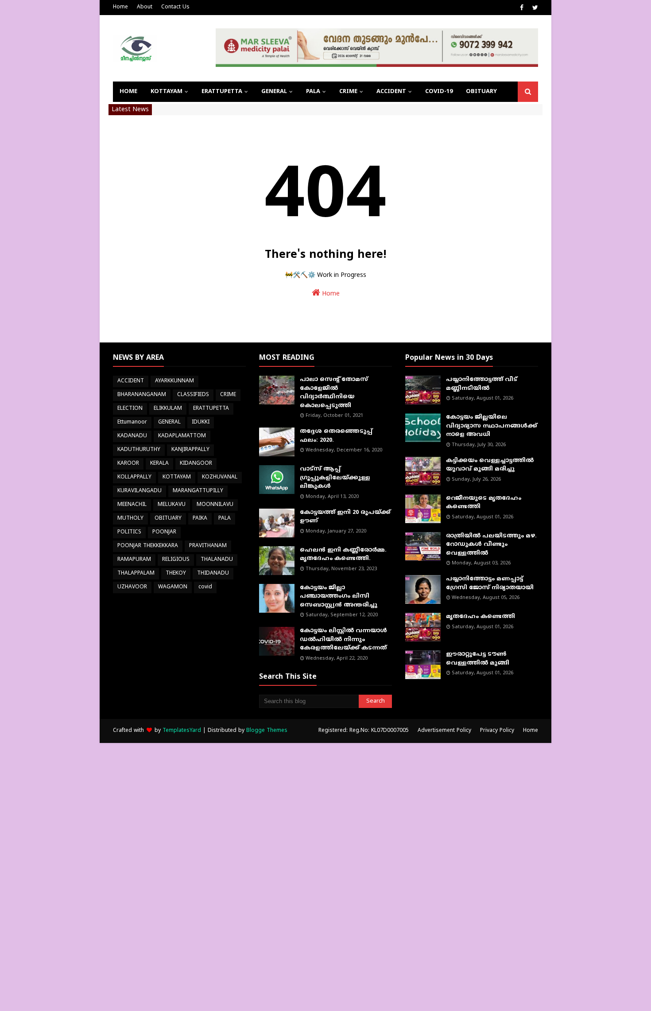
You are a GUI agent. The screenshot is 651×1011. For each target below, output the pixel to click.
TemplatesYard (182, 730)
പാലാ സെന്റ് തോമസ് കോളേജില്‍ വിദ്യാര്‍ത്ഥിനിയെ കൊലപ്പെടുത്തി (334, 392)
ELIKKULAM (168, 408)
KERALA (159, 463)
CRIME (228, 395)
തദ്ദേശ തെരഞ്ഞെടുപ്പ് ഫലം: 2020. (336, 436)
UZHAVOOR (132, 587)
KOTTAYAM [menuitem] (166, 91)
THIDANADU (213, 573)
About (144, 7)
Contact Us (175, 7)
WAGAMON (172, 587)
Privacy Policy (497, 730)
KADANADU (132, 436)
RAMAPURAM (134, 559)
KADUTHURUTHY (138, 450)
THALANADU (217, 559)
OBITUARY (168, 518)
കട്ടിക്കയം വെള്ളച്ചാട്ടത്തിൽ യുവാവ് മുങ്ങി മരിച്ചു (490, 465)
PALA (224, 518)
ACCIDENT (130, 381)
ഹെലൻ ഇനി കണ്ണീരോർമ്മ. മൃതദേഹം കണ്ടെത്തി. (343, 555)
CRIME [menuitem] (348, 91)
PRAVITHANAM (208, 546)
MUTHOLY (130, 518)
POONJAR (164, 532)
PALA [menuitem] (313, 91)
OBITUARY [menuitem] (481, 91)
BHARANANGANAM (141, 395)
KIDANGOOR (196, 463)
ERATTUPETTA (211, 408)
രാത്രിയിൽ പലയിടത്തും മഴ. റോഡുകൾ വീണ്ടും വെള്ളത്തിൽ (491, 545)
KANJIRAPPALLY (190, 450)
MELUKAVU (172, 505)
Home (120, 7)
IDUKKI (200, 422)
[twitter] (534, 8)
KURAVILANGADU (139, 491)
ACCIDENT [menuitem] (391, 91)
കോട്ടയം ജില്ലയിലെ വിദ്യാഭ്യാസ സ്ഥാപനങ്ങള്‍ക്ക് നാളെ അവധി (491, 426)
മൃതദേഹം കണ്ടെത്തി (480, 616)
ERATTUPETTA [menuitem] (222, 91)
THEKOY (176, 573)
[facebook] (522, 8)
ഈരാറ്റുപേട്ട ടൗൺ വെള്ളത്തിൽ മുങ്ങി (477, 659)
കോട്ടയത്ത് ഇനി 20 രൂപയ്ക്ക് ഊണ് (345, 517)
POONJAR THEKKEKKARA (147, 546)
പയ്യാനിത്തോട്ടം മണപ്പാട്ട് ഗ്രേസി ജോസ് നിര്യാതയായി (490, 583)
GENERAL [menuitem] (274, 91)
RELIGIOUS (176, 559)
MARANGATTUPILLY (198, 491)
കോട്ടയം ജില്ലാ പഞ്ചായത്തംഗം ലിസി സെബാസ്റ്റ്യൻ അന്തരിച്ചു (338, 596)
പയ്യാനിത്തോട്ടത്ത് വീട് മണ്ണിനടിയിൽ (481, 384)
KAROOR (128, 463)
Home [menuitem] (128, 91)
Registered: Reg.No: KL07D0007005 (363, 730)
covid (205, 587)
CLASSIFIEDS (193, 395)
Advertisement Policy (444, 730)
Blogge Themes (266, 730)
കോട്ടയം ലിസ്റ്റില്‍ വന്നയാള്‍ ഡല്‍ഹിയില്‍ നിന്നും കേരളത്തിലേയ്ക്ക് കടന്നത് (343, 639)
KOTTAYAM (177, 477)
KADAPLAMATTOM (182, 436)
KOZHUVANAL (219, 477)
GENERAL (169, 422)
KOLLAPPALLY (134, 477)
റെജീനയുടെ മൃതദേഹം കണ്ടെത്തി (483, 503)
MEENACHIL (132, 505)
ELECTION (130, 408)
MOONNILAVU (215, 505)
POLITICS (129, 532)
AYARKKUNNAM (174, 381)
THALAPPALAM (136, 573)
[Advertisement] (265, 876)
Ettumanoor (132, 422)
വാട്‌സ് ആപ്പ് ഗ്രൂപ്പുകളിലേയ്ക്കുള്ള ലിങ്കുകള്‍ (335, 478)
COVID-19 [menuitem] (439, 91)
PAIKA (200, 518)
